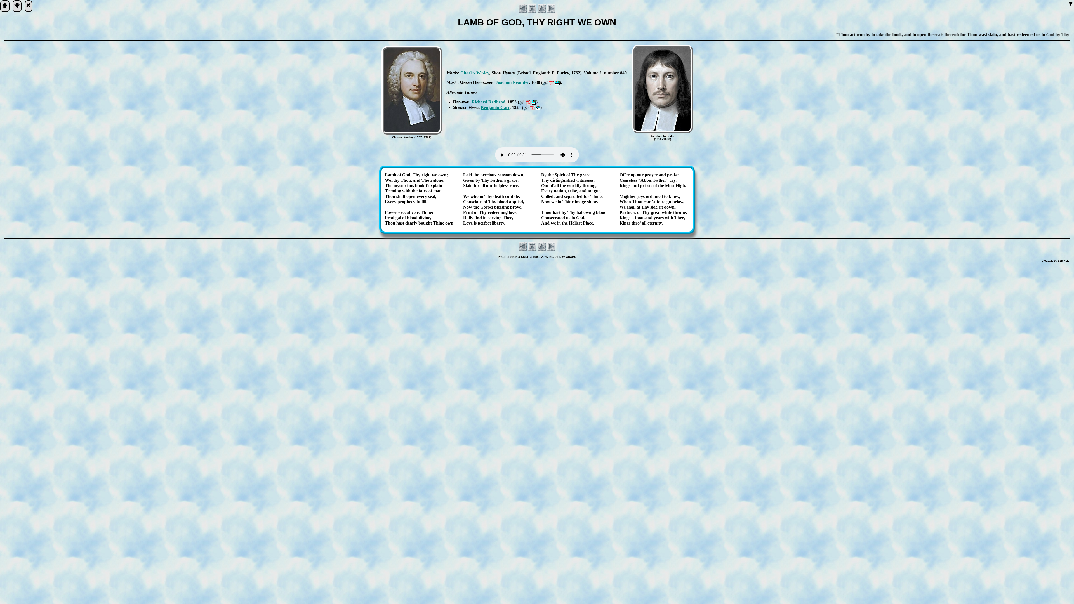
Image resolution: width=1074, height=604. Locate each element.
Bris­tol (524, 72)
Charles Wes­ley (474, 72)
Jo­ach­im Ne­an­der (512, 82)
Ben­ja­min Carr (495, 107)
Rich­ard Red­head (488, 102)
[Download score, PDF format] (551, 82)
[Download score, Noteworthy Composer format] (557, 82)
